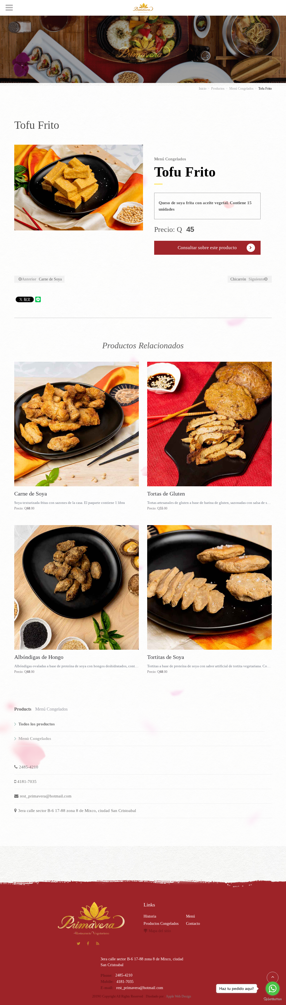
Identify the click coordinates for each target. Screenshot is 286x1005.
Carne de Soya (42, 279)
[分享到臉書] (88, 944)
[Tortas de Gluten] (209, 424)
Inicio (202, 89)
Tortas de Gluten (166, 493)
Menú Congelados (241, 89)
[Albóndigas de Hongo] (76, 587)
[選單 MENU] (9, 7)
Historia (150, 916)
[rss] (97, 944)
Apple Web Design (178, 996)
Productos (218, 89)
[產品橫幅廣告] (143, 49)
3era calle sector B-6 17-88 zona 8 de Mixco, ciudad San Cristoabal (77, 810)
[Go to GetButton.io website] (273, 999)
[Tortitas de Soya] (209, 587)
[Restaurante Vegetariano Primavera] (143, 8)
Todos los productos (36, 724)
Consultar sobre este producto (207, 247)
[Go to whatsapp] (273, 989)
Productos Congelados (161, 923)
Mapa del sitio (160, 931)
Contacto (193, 923)
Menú (190, 916)
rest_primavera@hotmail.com (46, 796)
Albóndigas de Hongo (38, 657)
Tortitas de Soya (165, 657)
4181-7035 (27, 781)
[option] (78, 187)
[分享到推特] (78, 944)
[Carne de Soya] (76, 424)
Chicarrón (247, 279)
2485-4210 (28, 767)
